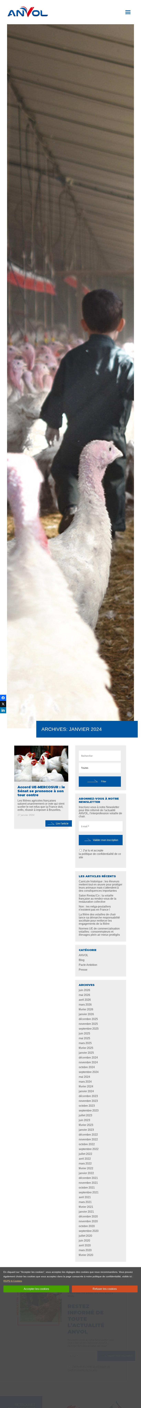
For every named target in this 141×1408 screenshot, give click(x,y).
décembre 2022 (88, 1134)
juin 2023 (84, 1120)
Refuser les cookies (105, 1288)
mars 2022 (85, 1163)
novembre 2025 (88, 1023)
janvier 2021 (86, 1211)
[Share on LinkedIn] (3, 710)
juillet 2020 (85, 1235)
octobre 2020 (87, 1226)
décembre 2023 (88, 1096)
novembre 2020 (88, 1221)
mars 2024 (85, 1081)
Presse (83, 969)
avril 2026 (85, 999)
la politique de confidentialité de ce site (100, 855)
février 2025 (86, 1047)
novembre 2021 (88, 1182)
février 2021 (86, 1206)
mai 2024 (84, 1076)
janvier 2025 (86, 1052)
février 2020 (86, 1255)
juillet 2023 (85, 1115)
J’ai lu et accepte (100, 854)
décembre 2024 (88, 1057)
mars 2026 (85, 1004)
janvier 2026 (86, 1014)
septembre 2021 (89, 1192)
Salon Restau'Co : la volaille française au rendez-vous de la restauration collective (97, 898)
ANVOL (83, 955)
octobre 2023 (87, 1105)
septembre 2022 (89, 1149)
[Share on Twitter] (3, 704)
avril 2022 (85, 1158)
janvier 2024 (86, 1091)
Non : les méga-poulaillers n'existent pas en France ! (95, 908)
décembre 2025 (88, 1019)
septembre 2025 (89, 1028)
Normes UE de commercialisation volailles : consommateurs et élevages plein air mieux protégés (99, 931)
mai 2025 (84, 1038)
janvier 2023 (86, 1129)
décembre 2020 (88, 1216)
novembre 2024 (88, 1062)
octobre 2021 (87, 1187)
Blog (81, 960)
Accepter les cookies (36, 1288)
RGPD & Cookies (12, 1281)
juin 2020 (84, 1240)
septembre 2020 (89, 1230)
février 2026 (86, 1009)
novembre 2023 (88, 1100)
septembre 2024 (89, 1072)
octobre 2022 (87, 1144)
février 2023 (86, 1125)
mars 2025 (85, 1043)
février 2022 (86, 1168)
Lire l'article (62, 823)
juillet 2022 (85, 1153)
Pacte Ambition (88, 964)
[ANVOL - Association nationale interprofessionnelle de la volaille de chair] (27, 12)
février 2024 (86, 1086)
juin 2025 (84, 1033)
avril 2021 (85, 1197)
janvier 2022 (86, 1173)
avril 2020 (85, 1245)
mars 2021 (85, 1202)
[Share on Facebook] (3, 698)
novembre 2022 (88, 1139)
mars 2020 (85, 1250)
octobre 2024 (87, 1067)
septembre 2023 (89, 1110)
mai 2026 (84, 994)
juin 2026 (84, 990)
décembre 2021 (88, 1177)
